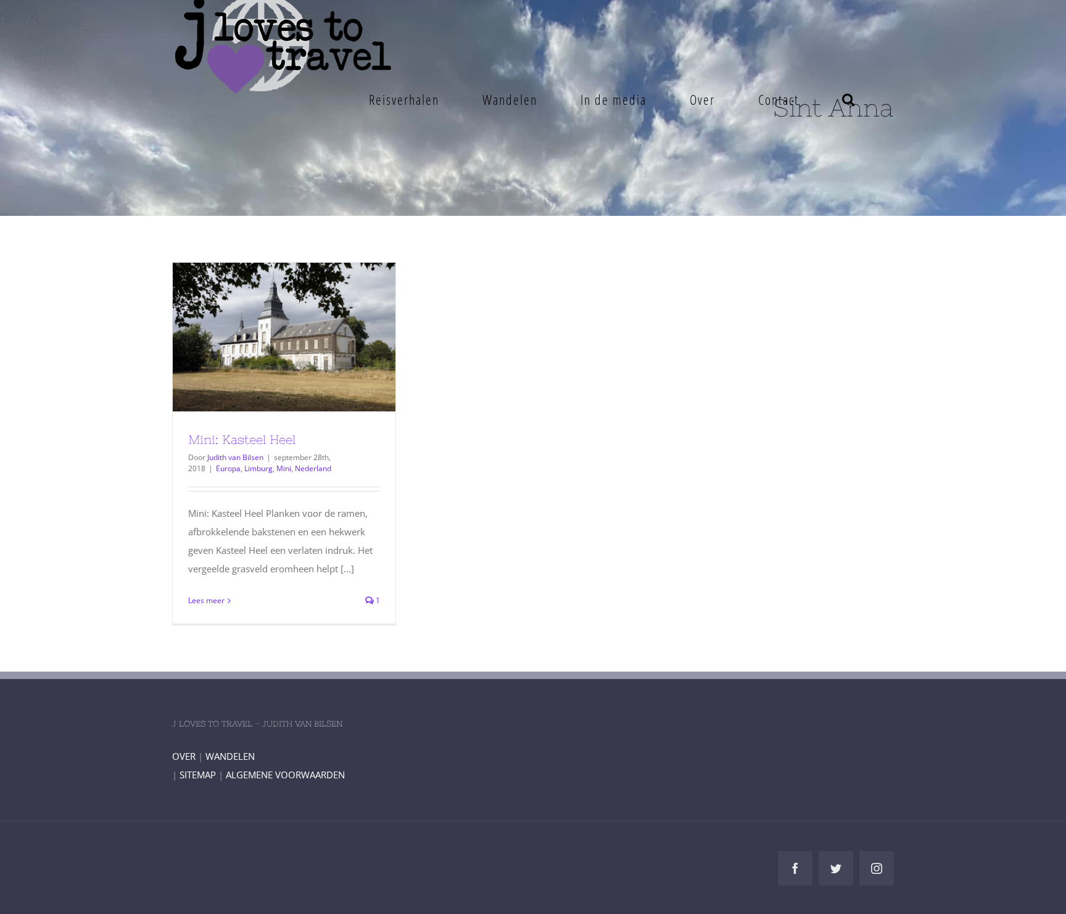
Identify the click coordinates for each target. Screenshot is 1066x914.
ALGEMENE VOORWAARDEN (285, 774)
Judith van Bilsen (235, 457)
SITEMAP (198, 774)
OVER (184, 756)
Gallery (306, 336)
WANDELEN (230, 756)
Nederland (313, 468)
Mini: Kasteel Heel (261, 336)
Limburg (258, 468)
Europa (228, 468)
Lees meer (206, 600)
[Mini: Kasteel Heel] (284, 337)
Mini (283, 468)
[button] (848, 99)
